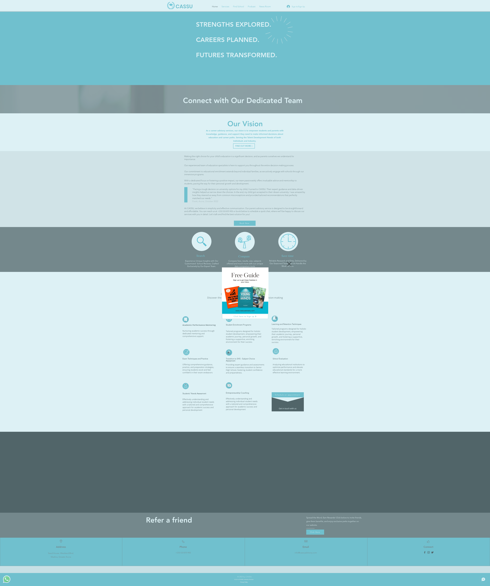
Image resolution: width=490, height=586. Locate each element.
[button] (289, 264)
